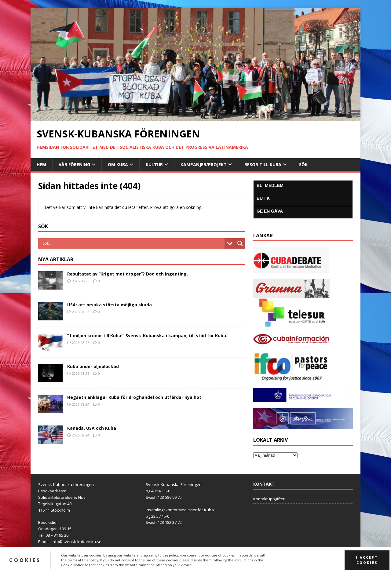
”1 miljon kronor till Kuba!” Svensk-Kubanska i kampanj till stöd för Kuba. (147, 335)
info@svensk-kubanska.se (76, 541)
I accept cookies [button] (367, 560)
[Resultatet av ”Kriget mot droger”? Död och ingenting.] (50, 286)
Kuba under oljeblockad (93, 366)
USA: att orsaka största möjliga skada (109, 305)
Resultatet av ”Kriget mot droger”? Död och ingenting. (127, 274)
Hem (41, 164)
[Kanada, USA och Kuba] (50, 440)
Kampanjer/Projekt (204, 164)
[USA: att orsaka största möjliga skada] (50, 316)
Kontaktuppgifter (269, 499)
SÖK (303, 164)
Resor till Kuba (262, 164)
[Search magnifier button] (240, 243)
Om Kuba (118, 164)
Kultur (154, 164)
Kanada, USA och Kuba (91, 428)
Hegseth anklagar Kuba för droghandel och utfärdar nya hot (134, 397)
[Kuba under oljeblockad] (50, 378)
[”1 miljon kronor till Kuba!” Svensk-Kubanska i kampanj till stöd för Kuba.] (50, 347)
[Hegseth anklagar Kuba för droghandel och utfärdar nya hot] (50, 409)
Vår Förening (74, 164)
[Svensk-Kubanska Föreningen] (195, 117)
